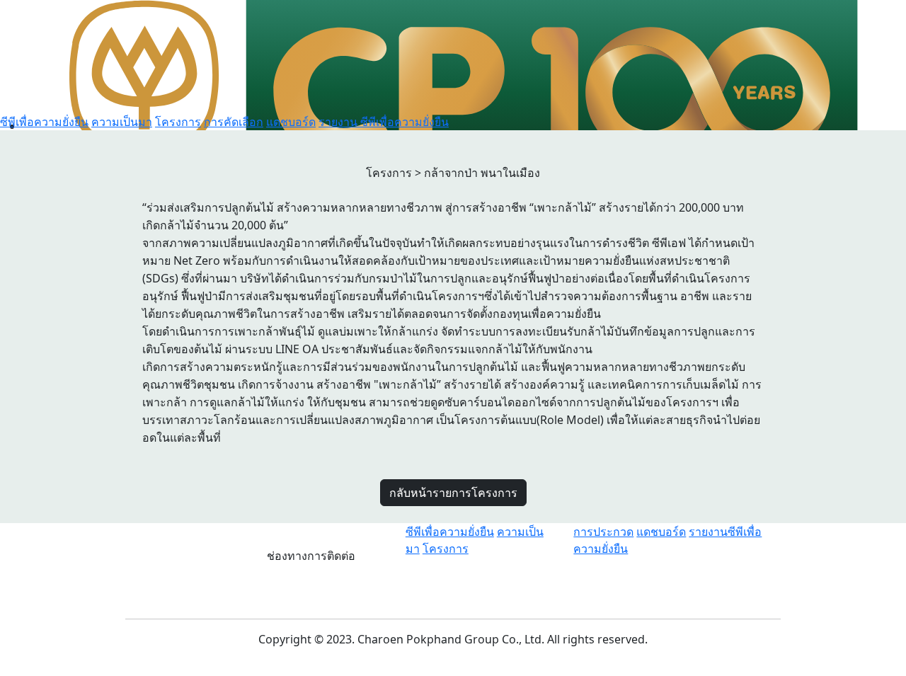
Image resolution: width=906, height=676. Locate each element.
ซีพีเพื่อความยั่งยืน (44, 122)
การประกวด (603, 531)
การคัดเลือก (233, 122)
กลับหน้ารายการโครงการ (453, 492)
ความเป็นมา (121, 122)
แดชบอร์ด (291, 122)
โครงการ (178, 122)
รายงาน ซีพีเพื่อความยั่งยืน (384, 122)
